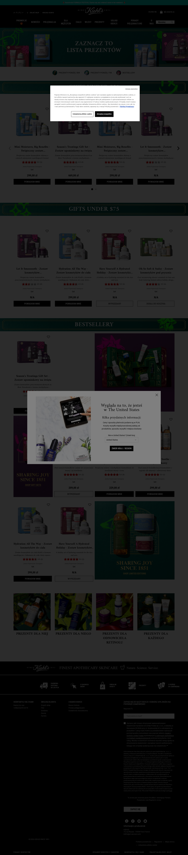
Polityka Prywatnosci (127, 106)
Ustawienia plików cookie (82, 114)
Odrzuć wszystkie (131, 89)
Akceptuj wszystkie (104, 114)
